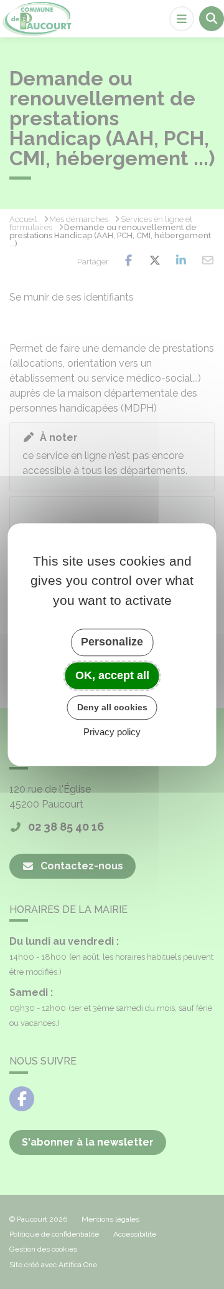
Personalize (112, 641)
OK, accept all (112, 675)
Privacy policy (112, 732)
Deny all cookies (112, 707)
